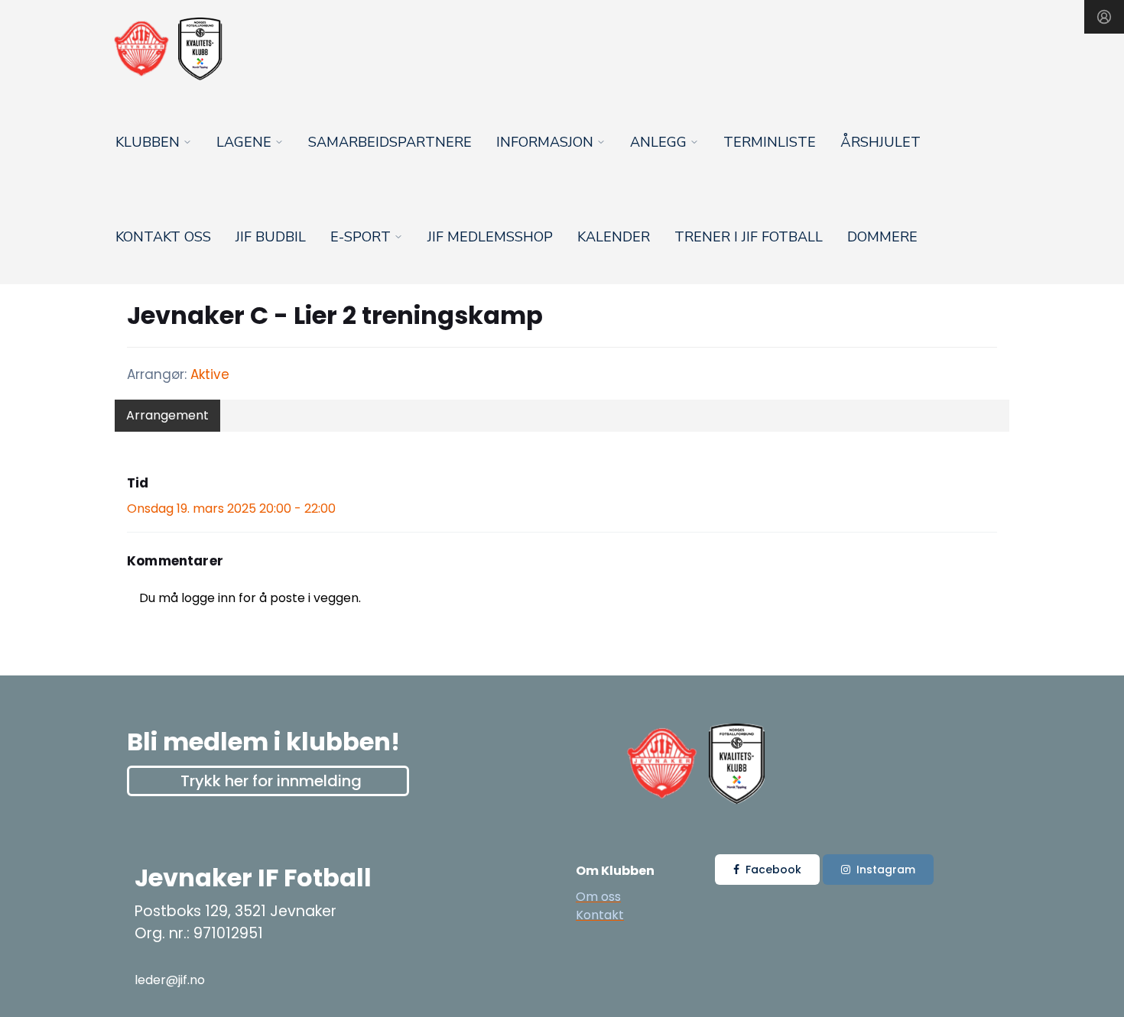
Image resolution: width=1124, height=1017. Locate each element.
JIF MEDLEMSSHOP (490, 237)
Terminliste (769, 142)
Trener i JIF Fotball (748, 237)
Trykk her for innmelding (271, 781)
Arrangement (167, 415)
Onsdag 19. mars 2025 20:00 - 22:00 (231, 508)
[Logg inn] (1104, 17)
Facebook (773, 869)
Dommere (882, 237)
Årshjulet (880, 142)
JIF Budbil (271, 237)
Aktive (209, 374)
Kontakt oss (163, 237)
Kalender (613, 237)
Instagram (885, 869)
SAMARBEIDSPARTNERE (390, 142)
